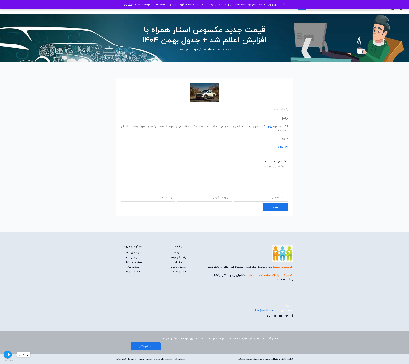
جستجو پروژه (133, 267)
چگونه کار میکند (178, 257)
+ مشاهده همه (178, 272)
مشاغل (178, 262)
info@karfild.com (264, 310)
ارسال (275, 207)
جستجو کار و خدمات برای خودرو (169, 359)
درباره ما (178, 252)
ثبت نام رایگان (146, 346)
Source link (282, 147)
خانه (228, 49)
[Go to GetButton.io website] (8, 361)
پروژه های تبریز (133, 257)
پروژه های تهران (133, 252)
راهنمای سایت (145, 359)
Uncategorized (211, 49)
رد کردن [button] (128, 4)
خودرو (269, 126)
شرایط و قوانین (178, 267)
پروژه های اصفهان (133, 262)
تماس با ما (121, 359)
